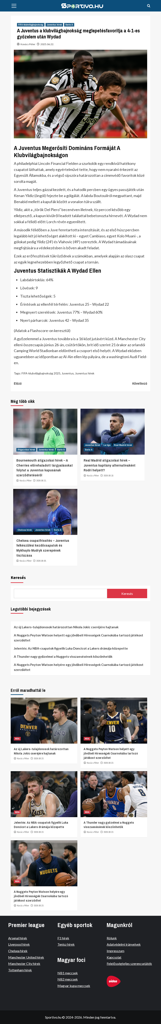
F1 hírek (63, 938)
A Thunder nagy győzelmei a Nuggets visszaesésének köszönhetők (63, 656)
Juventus (68, 373)
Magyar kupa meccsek (73, 986)
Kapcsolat (114, 957)
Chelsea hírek (25, 529)
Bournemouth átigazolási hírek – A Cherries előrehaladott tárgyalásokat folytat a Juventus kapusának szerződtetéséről (44, 467)
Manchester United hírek (26, 957)
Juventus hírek (54, 24)
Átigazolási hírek (26, 449)
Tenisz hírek (66, 944)
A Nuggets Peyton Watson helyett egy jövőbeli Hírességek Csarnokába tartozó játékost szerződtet (78, 637)
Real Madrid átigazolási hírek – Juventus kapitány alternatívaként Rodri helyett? (109, 465)
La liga (107, 445)
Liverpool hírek (19, 944)
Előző (18, 383)
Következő (139, 383)
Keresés (18, 577)
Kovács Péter (28, 44)
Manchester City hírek (24, 963)
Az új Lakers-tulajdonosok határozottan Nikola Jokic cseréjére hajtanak (66, 627)
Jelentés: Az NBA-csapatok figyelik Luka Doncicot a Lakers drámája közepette (71, 648)
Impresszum (115, 951)
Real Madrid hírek (123, 445)
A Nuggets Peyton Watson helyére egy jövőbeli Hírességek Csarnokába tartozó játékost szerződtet (78, 667)
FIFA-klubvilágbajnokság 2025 (41, 373)
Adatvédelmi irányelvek (124, 944)
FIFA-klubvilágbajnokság (30, 24)
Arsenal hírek (17, 938)
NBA (17, 738)
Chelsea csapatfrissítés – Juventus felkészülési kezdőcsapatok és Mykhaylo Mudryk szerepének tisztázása (42, 548)
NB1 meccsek (67, 973)
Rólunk (112, 938)
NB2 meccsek (67, 979)
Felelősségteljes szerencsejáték (129, 963)
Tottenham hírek (20, 970)
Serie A (69, 24)
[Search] (148, 6)
